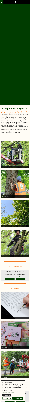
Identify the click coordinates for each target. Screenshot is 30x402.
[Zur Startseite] (15, 2)
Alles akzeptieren (18, 398)
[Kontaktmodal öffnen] (28, 1)
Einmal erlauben (10, 279)
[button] (1, 2)
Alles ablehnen (7, 398)
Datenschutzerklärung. (15, 276)
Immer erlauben (20, 279)
